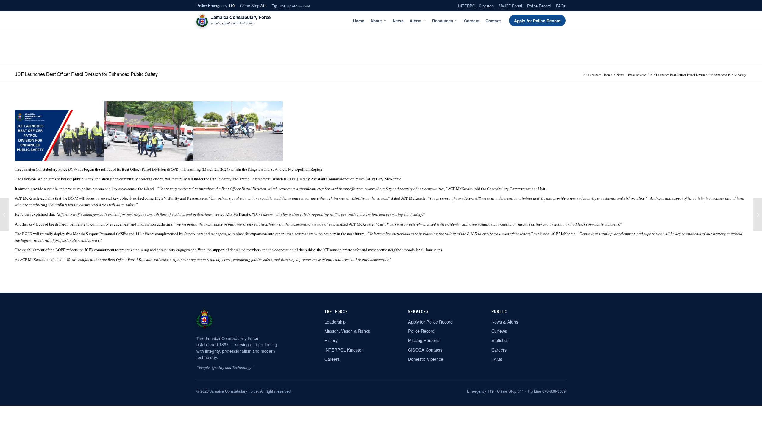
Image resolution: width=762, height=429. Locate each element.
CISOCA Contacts (425, 349)
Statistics (499, 340)
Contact (493, 21)
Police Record (539, 6)
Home (358, 21)
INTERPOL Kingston (476, 6)
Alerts (415, 21)
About (376, 21)
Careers (472, 21)
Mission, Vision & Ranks (347, 331)
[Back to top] (750, 422)
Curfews (499, 331)
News (398, 21)
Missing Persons (423, 340)
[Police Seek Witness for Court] (757, 214)
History (331, 340)
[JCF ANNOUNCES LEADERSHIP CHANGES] (4, 214)
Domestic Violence (425, 359)
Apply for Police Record (537, 21)
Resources (442, 21)
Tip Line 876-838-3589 (291, 6)
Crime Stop (253, 5)
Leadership (335, 321)
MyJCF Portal (510, 6)
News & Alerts (504, 321)
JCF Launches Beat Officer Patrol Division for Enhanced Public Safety (86, 74)
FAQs (561, 6)
